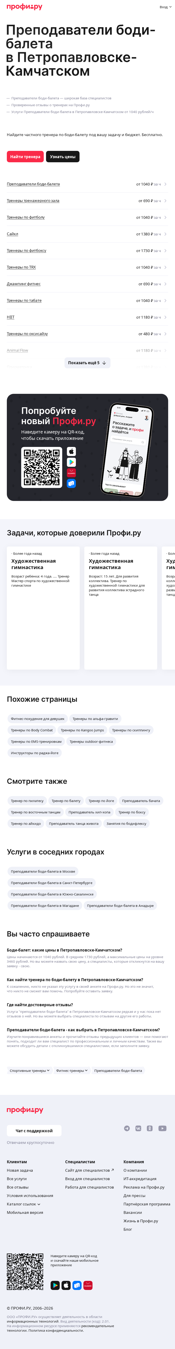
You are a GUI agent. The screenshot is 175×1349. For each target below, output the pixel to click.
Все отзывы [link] (17, 1187)
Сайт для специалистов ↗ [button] (89, 1170)
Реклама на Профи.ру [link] (144, 1187)
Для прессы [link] (134, 1195)
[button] (38, 718)
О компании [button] (135, 1170)
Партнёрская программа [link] (147, 1204)
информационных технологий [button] (33, 1321)
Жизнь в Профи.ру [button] (141, 1220)
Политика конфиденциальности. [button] (56, 1330)
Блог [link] (128, 1229)
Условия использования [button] (30, 1195)
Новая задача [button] (20, 1170)
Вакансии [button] (133, 1212)
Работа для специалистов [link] (89, 1187)
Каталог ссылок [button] (21, 1204)
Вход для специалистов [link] (87, 1178)
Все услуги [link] (17, 1178)
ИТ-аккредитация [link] (140, 1178)
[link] (25, 156)
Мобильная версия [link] (25, 1212)
